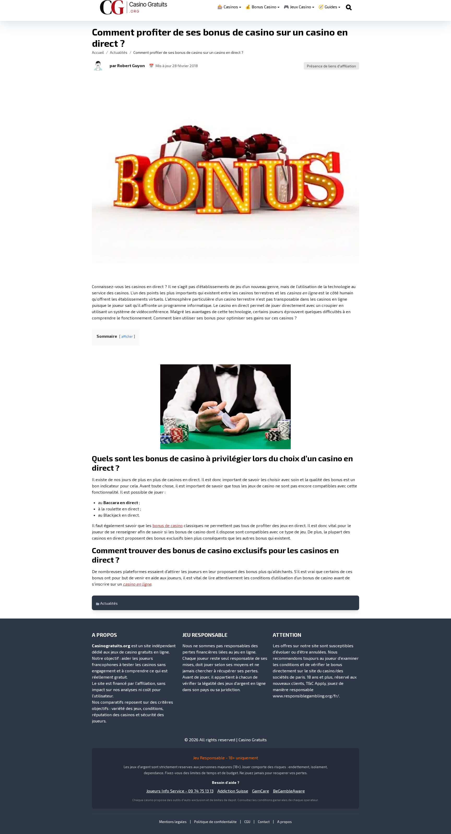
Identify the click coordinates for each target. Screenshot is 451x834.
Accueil (98, 52)
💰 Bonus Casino (260, 6)
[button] (98, 65)
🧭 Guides (327, 6)
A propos (284, 822)
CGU (247, 822)
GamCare (260, 790)
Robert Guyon (131, 65)
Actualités (118, 52)
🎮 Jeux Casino (297, 6)
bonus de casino (167, 525)
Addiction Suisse (232, 790)
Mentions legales (173, 822)
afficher (127, 336)
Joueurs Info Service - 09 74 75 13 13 (179, 790)
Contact (264, 822)
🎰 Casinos (227, 6)
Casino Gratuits (253, 739)
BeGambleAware (289, 790)
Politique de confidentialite (215, 822)
